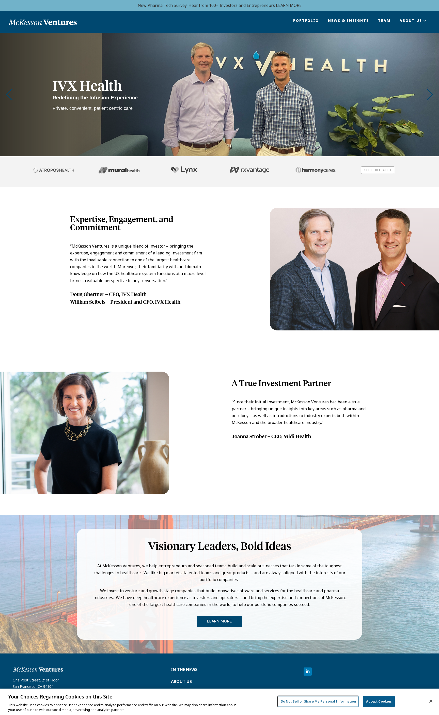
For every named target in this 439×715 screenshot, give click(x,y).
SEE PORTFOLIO (377, 170)
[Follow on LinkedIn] (308, 671)
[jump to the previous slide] (9, 94)
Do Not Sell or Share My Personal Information (318, 701)
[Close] (430, 701)
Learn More (219, 621)
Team (384, 21)
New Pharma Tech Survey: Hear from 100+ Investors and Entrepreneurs (220, 5)
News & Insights (348, 21)
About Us (411, 21)
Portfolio (306, 21)
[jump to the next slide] (430, 94)
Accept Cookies (379, 701)
